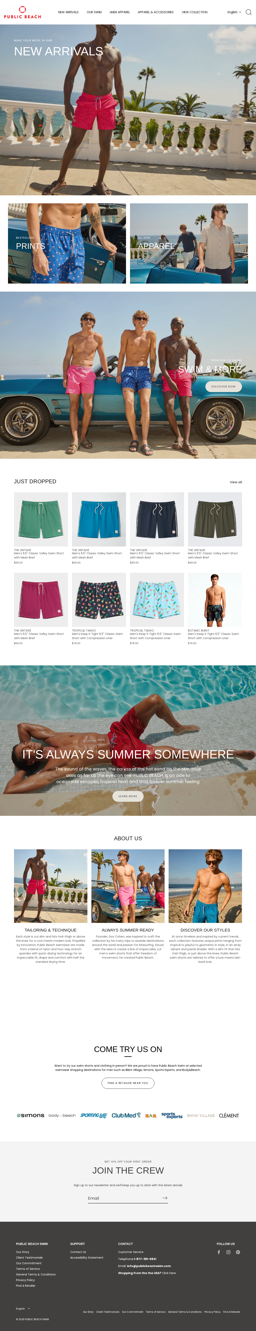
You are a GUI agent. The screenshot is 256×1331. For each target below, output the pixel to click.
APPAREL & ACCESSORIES (156, 12)
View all (236, 482)
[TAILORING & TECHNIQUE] (50, 886)
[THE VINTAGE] (41, 519)
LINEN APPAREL (120, 12)
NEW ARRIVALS (68, 12)
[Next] (250, 109)
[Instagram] (228, 1252)
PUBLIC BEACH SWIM (37, 1319)
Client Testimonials (29, 1258)
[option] (128, 109)
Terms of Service (28, 1269)
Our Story (22, 1252)
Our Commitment (29, 1263)
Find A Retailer (25, 1286)
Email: (144, 1266)
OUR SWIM (94, 12)
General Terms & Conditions (36, 1274)
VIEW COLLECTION (194, 12)
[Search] (248, 12)
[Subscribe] (164, 1198)
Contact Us (78, 1252)
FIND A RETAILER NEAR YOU (128, 1083)
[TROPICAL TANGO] (99, 600)
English (232, 12)
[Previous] (6, 109)
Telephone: (137, 1259)
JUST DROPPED (35, 481)
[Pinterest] (238, 1252)
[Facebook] (219, 1252)
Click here (169, 1273)
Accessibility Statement (86, 1258)
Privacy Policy (25, 1280)
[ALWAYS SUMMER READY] (128, 886)
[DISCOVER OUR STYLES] (205, 886)
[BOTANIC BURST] (215, 600)
